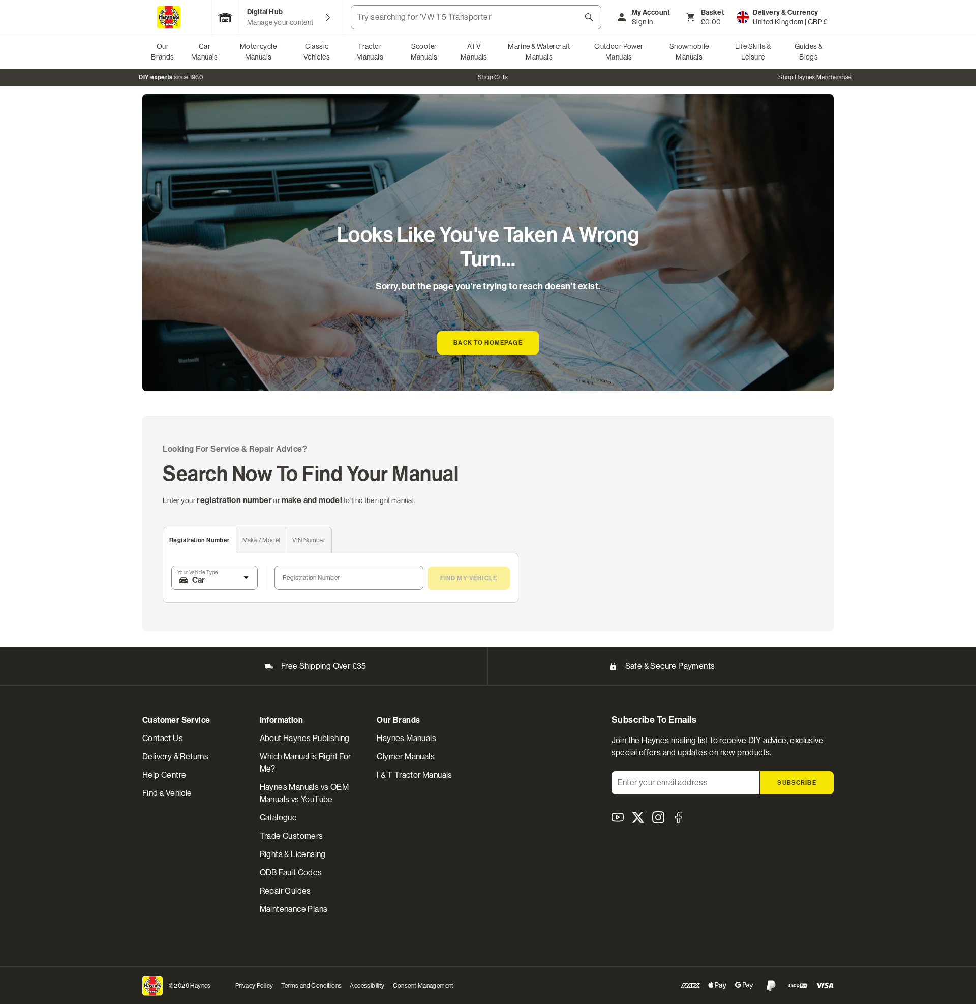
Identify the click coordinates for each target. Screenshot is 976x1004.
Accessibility (367, 985)
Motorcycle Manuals (258, 51)
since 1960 (171, 77)
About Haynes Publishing (305, 738)
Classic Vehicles (316, 51)
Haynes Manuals (406, 738)
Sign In (642, 22)
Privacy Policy (254, 985)
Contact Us (162, 738)
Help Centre (164, 775)
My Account (651, 12)
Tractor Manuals (369, 51)
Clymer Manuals (406, 756)
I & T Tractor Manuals (414, 775)
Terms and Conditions (311, 985)
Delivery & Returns (175, 756)
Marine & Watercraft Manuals (539, 51)
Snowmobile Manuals (689, 51)
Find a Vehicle (167, 793)
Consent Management (423, 985)
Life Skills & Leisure (753, 51)
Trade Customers (291, 836)
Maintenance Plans (294, 909)
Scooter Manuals (424, 51)
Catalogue (278, 817)
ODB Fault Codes (291, 872)
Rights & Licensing (293, 854)
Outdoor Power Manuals (618, 51)
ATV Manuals (474, 51)
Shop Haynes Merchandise (814, 77)
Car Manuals (204, 51)
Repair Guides (285, 891)
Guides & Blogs (808, 51)
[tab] (199, 540)
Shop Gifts (493, 77)
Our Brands (162, 51)
